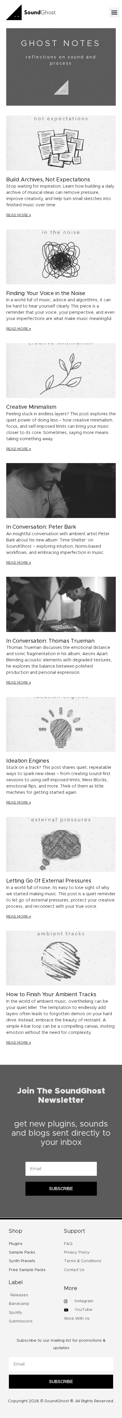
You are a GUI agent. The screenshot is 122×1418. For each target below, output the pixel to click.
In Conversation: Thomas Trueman (50, 641)
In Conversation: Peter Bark (41, 527)
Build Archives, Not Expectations (48, 180)
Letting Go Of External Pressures (48, 881)
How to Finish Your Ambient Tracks (51, 994)
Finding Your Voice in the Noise (45, 293)
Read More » (18, 215)
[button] (114, 12)
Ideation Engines (27, 761)
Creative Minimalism (31, 407)
